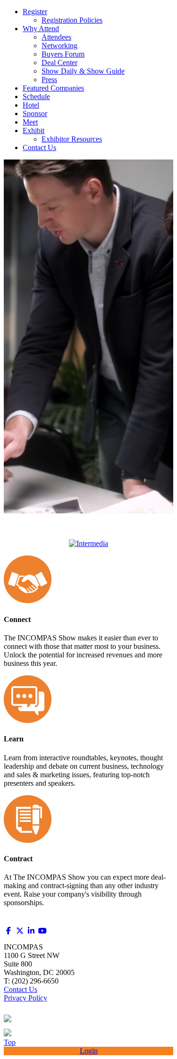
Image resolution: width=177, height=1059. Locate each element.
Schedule (36, 96)
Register (35, 12)
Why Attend (41, 29)
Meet (30, 122)
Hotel (31, 105)
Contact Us (39, 147)
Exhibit (33, 130)
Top (10, 1042)
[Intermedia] (88, 543)
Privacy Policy (25, 998)
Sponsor (35, 113)
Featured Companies (53, 88)
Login (89, 1051)
